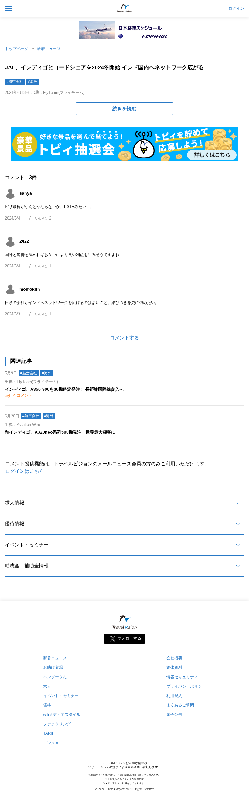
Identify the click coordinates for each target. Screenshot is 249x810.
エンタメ (51, 742)
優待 (47, 705)
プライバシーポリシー (186, 686)
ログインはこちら (24, 471)
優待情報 (14, 523)
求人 (47, 686)
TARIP (49, 733)
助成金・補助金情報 (27, 565)
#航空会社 (14, 82)
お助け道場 (53, 667)
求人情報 (14, 502)
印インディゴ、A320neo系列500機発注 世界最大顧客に (60, 432)
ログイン (236, 8)
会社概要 (174, 658)
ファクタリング (57, 724)
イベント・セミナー (27, 544)
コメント (22, 395)
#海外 (32, 82)
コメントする (124, 337)
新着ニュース (49, 48)
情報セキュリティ (182, 677)
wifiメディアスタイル (61, 714)
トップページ (17, 48)
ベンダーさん (55, 677)
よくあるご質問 (180, 705)
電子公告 (174, 714)
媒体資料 (174, 667)
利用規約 (174, 695)
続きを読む (124, 108)
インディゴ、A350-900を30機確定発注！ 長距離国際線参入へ (64, 389)
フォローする (129, 638)
